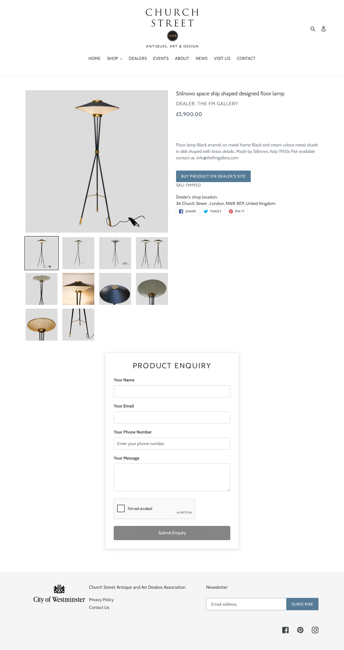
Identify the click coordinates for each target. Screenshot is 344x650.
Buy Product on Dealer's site (213, 176)
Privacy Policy (101, 599)
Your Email (124, 406)
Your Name (124, 379)
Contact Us (99, 607)
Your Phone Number (133, 432)
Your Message (126, 458)
